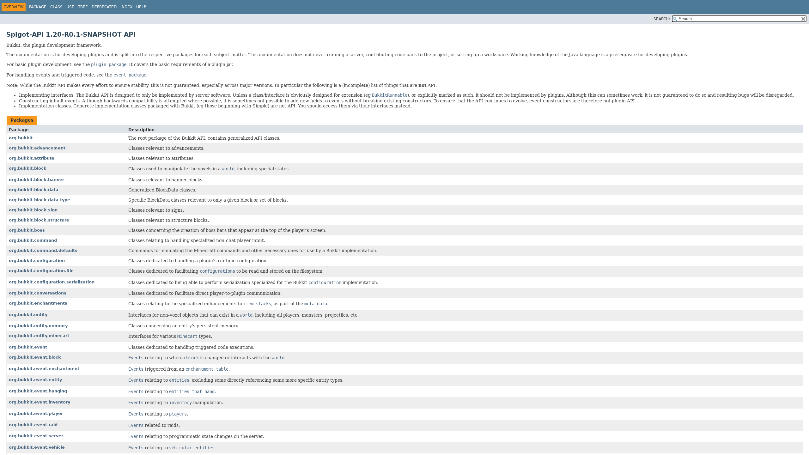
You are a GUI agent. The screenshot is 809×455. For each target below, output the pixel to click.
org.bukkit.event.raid (33, 424)
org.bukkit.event (28, 347)
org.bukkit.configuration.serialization (51, 282)
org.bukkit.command (33, 240)
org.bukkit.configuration (37, 260)
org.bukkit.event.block (35, 357)
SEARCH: (662, 19)
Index (126, 7)
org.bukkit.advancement (37, 148)
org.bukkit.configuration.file (41, 270)
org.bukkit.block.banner (36, 179)
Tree (83, 7)
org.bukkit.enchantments (38, 303)
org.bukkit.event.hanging (38, 391)
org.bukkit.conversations (37, 293)
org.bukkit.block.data (33, 189)
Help (141, 7)
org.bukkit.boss (27, 230)
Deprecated (104, 7)
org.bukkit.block (27, 168)
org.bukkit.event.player (36, 413)
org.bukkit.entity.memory (38, 325)
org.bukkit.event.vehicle (37, 447)
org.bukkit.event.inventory (39, 402)
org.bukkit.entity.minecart (39, 335)
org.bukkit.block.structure (39, 220)
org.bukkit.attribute (31, 158)
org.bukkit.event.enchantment (44, 368)
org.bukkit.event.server (36, 436)
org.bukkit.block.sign (33, 210)
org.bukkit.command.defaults (43, 250)
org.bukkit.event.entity (35, 379)
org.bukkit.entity (28, 314)
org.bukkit (21, 138)
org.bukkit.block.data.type (39, 199)
